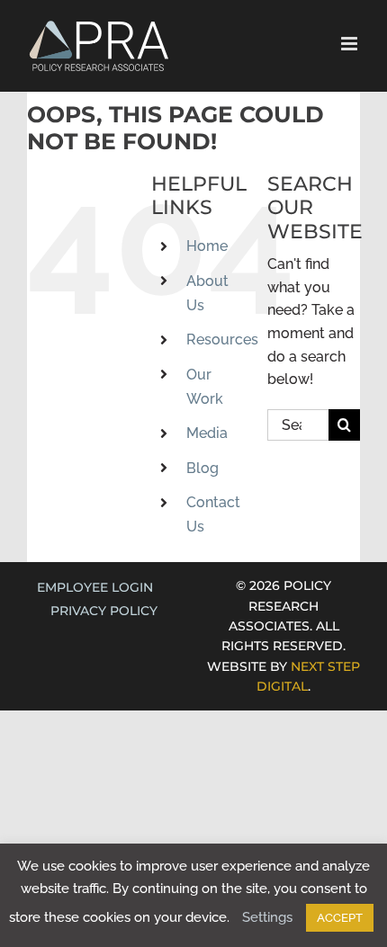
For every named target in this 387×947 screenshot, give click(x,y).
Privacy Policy (104, 611)
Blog (202, 468)
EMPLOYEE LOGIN (95, 587)
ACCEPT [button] (340, 918)
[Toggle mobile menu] (350, 43)
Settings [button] (267, 917)
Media (207, 433)
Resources (222, 339)
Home (207, 246)
